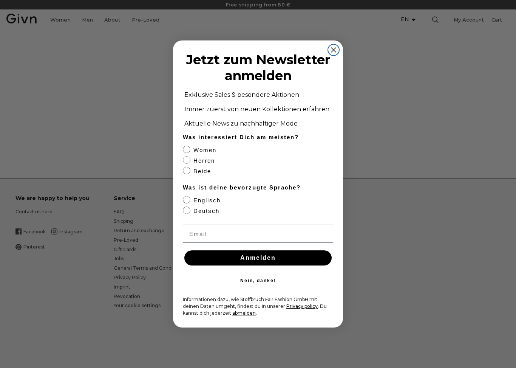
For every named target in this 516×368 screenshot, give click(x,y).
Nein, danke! (258, 280)
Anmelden (258, 258)
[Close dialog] (333, 50)
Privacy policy (302, 306)
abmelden (244, 313)
